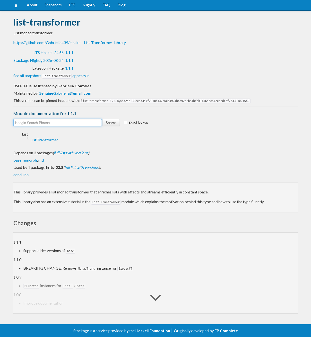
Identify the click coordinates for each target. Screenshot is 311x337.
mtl (41, 160)
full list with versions (71, 152)
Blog (122, 4)
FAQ (106, 4)
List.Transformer (44, 139)
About (32, 4)
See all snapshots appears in (51, 75)
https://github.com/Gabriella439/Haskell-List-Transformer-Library (69, 42)
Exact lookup (138, 122)
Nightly (89, 4)
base (17, 160)
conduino (21, 174)
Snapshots (53, 4)
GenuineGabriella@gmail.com (64, 93)
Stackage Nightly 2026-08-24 (39, 60)
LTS (72, 4)
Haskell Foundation (152, 330)
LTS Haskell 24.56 (49, 52)
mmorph (30, 160)
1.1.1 (69, 52)
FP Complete (226, 330)
